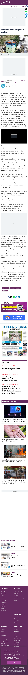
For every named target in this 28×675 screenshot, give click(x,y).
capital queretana (15, 288)
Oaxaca (16, 593)
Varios (15, 622)
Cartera (3, 598)
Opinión (5, 362)
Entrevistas (3, 638)
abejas (5, 290)
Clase (15, 633)
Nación (2, 595)
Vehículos (16, 620)
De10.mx (16, 631)
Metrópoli (3, 600)
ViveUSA (16, 635)
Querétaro (5, 288)
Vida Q (2, 608)
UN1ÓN (16, 636)
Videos (2, 631)
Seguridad (3, 593)
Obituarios (17, 642)
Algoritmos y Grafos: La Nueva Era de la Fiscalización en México (10, 378)
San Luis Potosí (18, 591)
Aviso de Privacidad (14, 658)
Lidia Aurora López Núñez (10, 384)
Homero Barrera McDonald (10, 366)
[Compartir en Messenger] (26, 14)
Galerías (3, 629)
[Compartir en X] (26, 9)
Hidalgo (16, 597)
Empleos (16, 618)
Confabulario (17, 638)
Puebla (16, 595)
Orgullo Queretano (5, 641)
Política (3, 597)
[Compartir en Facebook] (27, 6)
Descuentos (17, 644)
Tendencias (3, 610)
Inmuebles (17, 616)
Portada (3, 81)
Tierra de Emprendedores (5, 644)
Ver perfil (8, 86)
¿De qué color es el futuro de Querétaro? (11, 369)
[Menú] (26, 2)
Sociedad (3, 591)
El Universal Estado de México (20, 599)
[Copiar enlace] (26, 17)
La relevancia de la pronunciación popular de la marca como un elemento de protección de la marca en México (11, 390)
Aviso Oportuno (18, 640)
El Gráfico (16, 629)
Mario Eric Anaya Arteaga (10, 374)
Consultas (16, 646)
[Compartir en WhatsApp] (26, 12)
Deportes (3, 604)
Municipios (3, 602)
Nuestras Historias (5, 639)
